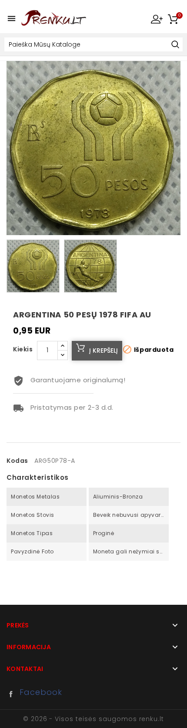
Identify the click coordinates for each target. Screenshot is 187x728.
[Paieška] (175, 45)
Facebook (13, 694)
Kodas (17, 460)
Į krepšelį (103, 350)
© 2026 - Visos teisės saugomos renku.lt (93, 719)
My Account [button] (156, 18)
